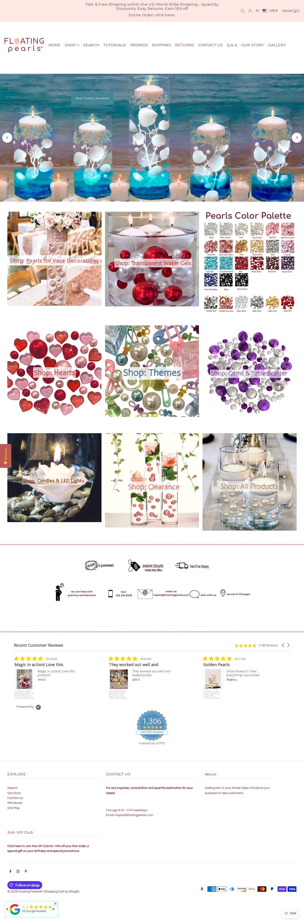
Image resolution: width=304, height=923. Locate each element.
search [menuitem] (91, 45)
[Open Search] (242, 10)
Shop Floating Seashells (92, 98)
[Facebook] (10, 872)
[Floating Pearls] (14, 915)
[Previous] (7, 138)
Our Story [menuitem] (252, 45)
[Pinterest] (26, 872)
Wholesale (14, 802)
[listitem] (47, 677)
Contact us (15, 798)
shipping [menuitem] (161, 45)
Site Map (13, 808)
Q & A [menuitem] (232, 45)
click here (164, 15)
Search (12, 788)
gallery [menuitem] (277, 45)
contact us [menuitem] (210, 45)
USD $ (273, 10)
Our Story (14, 793)
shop (70, 45)
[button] (283, 645)
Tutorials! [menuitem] (114, 45)
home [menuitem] (55, 45)
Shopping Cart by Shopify (61, 891)
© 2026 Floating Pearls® (24, 891)
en (257, 10)
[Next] (297, 138)
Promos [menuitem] (139, 45)
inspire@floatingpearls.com (134, 815)
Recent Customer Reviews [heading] (38, 645)
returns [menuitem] (184, 45)
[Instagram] (18, 872)
